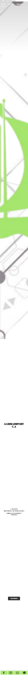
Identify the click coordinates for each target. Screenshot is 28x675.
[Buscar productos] (25, 75)
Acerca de (11, 4)
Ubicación (20, 4)
